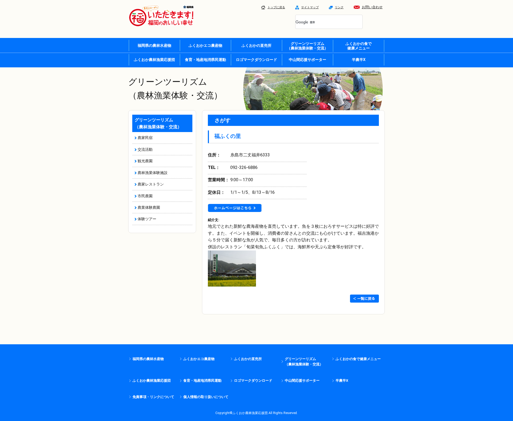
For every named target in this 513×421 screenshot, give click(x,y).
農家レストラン (151, 184)
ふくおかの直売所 (256, 45)
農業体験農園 (149, 207)
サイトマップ (310, 7)
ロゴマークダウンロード (256, 59)
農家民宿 (145, 138)
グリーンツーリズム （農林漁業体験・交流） (307, 45)
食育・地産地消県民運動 (205, 59)
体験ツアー (147, 219)
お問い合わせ (372, 7)
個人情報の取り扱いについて (205, 397)
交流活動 (145, 149)
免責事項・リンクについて (153, 397)
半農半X (359, 59)
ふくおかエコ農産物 (205, 45)
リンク (339, 7)
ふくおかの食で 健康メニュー (358, 45)
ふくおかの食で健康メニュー (358, 359)
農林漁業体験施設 (153, 173)
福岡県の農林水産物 (154, 45)
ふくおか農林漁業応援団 (154, 59)
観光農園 (145, 161)
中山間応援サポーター (307, 59)
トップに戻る (276, 7)
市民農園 (145, 196)
